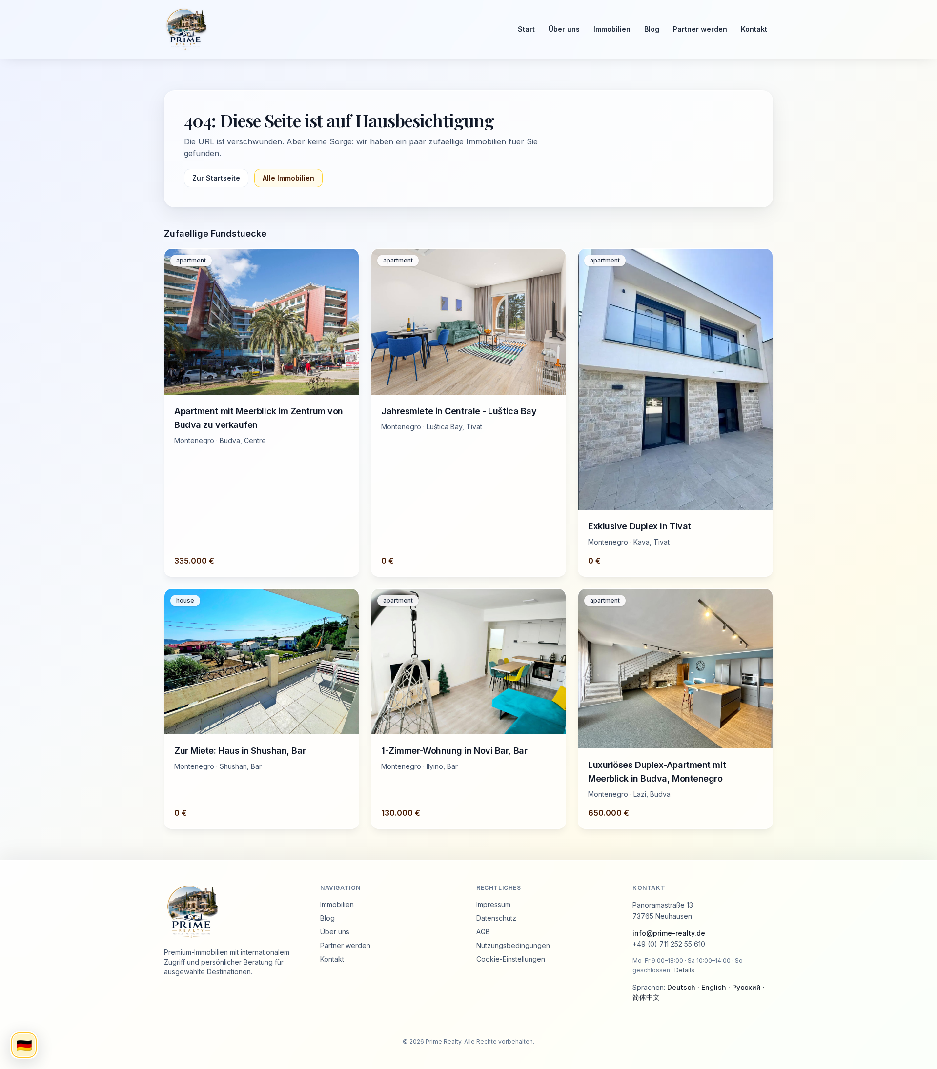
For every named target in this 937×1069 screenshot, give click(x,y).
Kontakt (754, 29)
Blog (651, 29)
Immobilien (612, 29)
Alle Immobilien (288, 178)
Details (684, 970)
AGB (483, 932)
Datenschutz (496, 918)
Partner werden (700, 29)
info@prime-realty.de (668, 933)
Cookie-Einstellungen (510, 959)
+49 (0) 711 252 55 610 (668, 944)
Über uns (564, 29)
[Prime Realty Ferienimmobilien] (332, 29)
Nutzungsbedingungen (513, 945)
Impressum (493, 904)
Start (526, 29)
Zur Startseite (216, 178)
